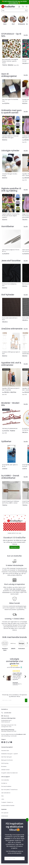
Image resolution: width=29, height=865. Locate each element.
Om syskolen (4, 813)
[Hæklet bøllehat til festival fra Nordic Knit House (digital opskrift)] (11, 207)
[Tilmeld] (23, 858)
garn (14, 589)
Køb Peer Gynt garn (6, 757)
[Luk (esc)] (27, 820)
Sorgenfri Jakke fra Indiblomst (9, 773)
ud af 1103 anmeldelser (13, 667)
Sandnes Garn (5, 750)
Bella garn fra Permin (7, 760)
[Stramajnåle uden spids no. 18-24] (11, 457)
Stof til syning (4, 763)
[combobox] (14, 10)
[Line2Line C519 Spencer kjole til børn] (11, 345)
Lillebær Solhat (5, 769)
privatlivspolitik (16, 853)
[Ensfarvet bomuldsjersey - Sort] (11, 277)
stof (11, 589)
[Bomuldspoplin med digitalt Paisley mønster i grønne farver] (11, 53)
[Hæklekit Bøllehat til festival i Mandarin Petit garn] (11, 129)
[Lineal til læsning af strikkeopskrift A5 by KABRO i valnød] (11, 494)
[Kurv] (23, 6)
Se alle (26, 35)
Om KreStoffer (5, 780)
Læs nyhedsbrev (5, 793)
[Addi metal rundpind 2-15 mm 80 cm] (11, 243)
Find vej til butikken (6, 786)
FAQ (2, 796)
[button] (4, 676)
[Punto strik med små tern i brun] (11, 311)
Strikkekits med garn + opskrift (9, 753)
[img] (14, 666)
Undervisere (4, 816)
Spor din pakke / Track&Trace (9, 789)
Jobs (2, 799)
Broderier (4, 766)
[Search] (26, 10)
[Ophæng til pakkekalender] (11, 421)
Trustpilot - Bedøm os (7, 802)
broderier (18, 589)
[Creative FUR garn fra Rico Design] (11, 167)
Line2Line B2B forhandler (7, 805)
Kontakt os (4, 783)
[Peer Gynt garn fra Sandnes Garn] (11, 92)
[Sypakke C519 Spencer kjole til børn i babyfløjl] (11, 382)
